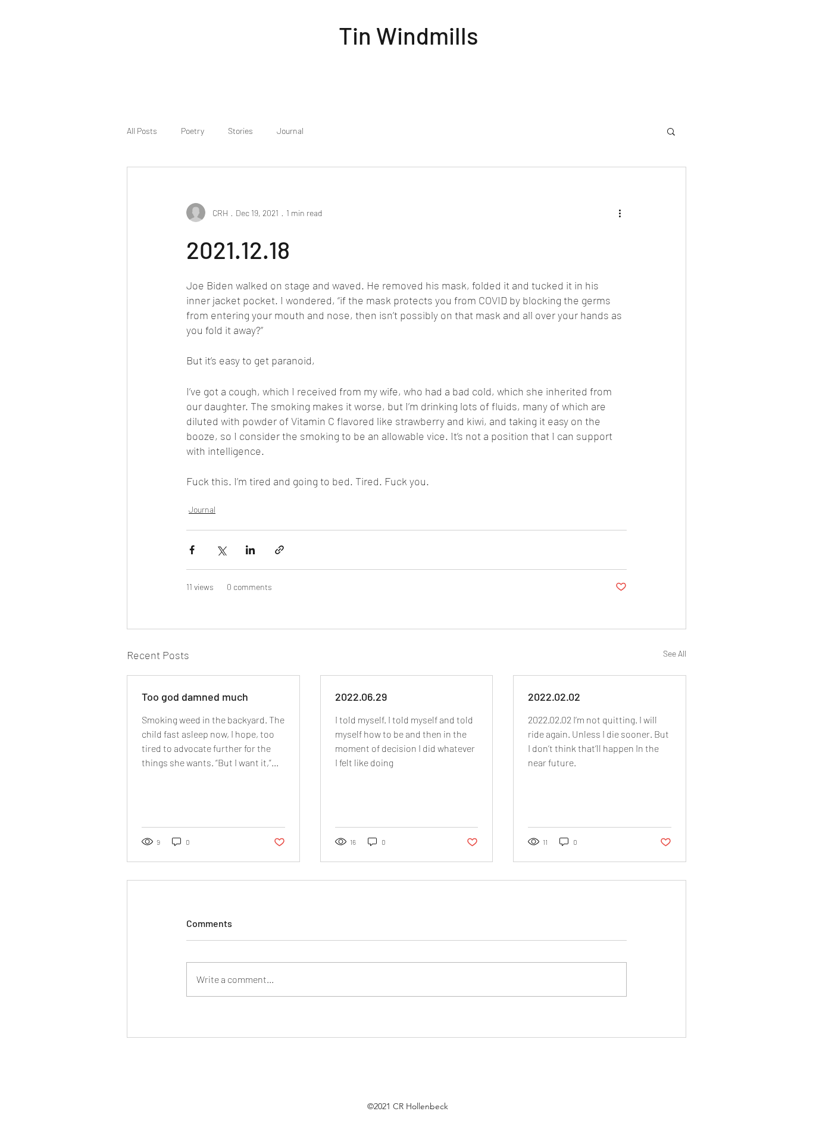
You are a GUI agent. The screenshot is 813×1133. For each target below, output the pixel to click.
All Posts (142, 131)
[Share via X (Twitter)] (221, 549)
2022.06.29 (361, 696)
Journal (290, 131)
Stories (240, 131)
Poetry (192, 131)
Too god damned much (195, 696)
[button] (671, 131)
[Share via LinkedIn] (250, 549)
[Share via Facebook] (192, 549)
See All (674, 653)
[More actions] (619, 212)
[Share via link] (279, 549)
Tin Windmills (409, 35)
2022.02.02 (554, 696)
